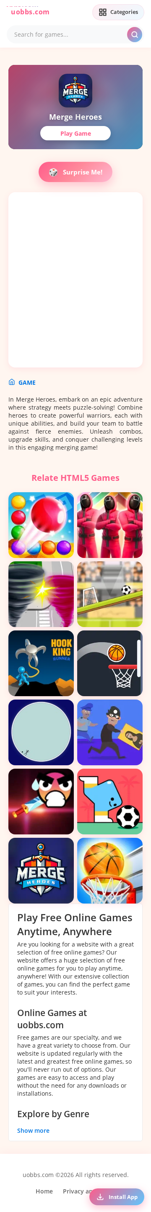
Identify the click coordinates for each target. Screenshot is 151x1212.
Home (44, 1191)
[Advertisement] (75, 281)
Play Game (75, 133)
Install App (123, 1197)
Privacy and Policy (89, 1191)
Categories (124, 12)
